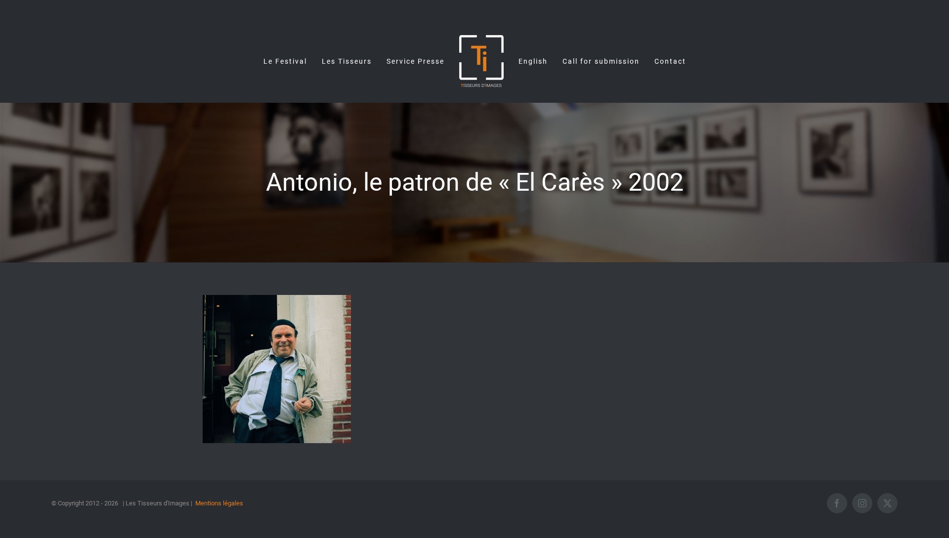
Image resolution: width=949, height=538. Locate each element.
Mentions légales (219, 503)
